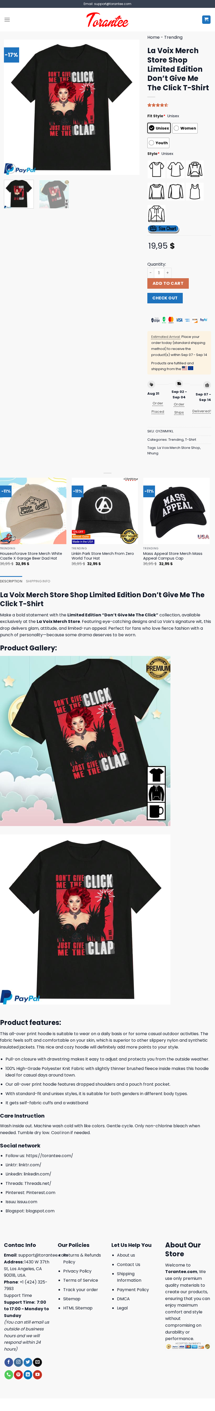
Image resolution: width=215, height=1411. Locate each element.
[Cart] (206, 19)
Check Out (165, 298)
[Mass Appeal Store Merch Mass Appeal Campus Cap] (176, 511)
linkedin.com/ (37, 1174)
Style (153, 153)
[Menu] (7, 19)
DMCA (123, 1299)
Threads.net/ (37, 1183)
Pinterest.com (40, 1193)
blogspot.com (40, 1211)
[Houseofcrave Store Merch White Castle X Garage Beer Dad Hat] (33, 511)
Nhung (152, 453)
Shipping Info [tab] (38, 581)
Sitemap (71, 1299)
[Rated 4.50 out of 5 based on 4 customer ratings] (179, 105)
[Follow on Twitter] (28, 1362)
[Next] (130, 107)
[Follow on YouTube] (37, 1374)
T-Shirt (190, 439)
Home (153, 37)
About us (126, 1255)
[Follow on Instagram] (18, 1362)
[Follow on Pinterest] (18, 1374)
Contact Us (128, 1265)
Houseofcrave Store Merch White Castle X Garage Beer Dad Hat (31, 556)
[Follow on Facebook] (8, 1362)
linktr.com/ (30, 1165)
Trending (173, 37)
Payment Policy (133, 1290)
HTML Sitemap (78, 1308)
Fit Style (156, 116)
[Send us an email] (37, 1362)
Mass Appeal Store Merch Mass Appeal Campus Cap (172, 556)
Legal (122, 1308)
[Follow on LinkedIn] (28, 1374)
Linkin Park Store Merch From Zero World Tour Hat (103, 556)
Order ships (179, 408)
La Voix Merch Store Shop (178, 447)
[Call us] (8, 1374)
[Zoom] (11, 168)
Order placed (158, 407)
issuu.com (27, 1202)
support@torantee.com (43, 1255)
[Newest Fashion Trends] (107, 19)
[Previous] (13, 107)
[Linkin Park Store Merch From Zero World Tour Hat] (105, 511)
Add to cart (168, 283)
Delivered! (201, 411)
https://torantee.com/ (49, 1156)
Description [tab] (11, 581)
